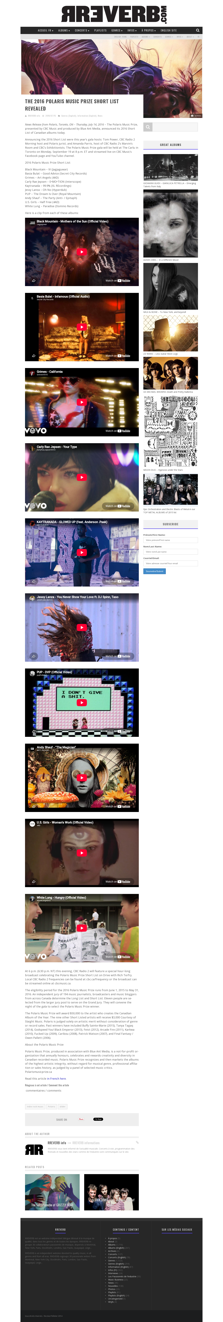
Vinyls (111, 1301)
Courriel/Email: (151, 558)
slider (63, 1106)
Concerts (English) (117, 1257)
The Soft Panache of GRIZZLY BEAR (52, 1204)
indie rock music (35, 1106)
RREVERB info (34, 115)
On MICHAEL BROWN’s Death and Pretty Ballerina (168, 391)
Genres (116, 30)
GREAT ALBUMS (170, 145)
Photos (111, 1289)
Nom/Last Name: (152, 546)
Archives (112, 1251)
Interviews (113, 1273)
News (100, 115)
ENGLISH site (169, 30)
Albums (63, 30)
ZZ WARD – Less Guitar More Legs (160, 353)
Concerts (81, 30)
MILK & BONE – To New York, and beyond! (164, 312)
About (189, 37)
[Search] (198, 30)
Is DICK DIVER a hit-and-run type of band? (113, 1202)
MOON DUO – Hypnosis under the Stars (163, 469)
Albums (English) (116, 1247)
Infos (131, 30)
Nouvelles (113, 1286)
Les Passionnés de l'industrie (122, 1276)
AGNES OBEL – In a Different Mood (160, 259)
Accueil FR (44, 30)
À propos (148, 30)
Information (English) (87, 115)
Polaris (51, 1106)
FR (198, 37)
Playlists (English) (116, 1295)
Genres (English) (68, 115)
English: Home (120, 37)
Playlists (100, 30)
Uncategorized (115, 1298)
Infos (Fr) (112, 1270)
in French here (56, 1078)
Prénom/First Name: (154, 534)
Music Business (115, 1279)
